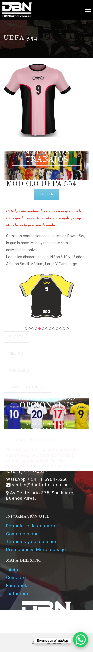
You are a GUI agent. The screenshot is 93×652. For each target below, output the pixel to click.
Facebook (16, 585)
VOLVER (46, 194)
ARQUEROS (19, 370)
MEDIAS (16, 353)
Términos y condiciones (32, 541)
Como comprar (22, 533)
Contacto (16, 577)
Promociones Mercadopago (36, 549)
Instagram (17, 593)
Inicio (12, 569)
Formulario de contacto (31, 525)
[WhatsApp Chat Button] (80, 639)
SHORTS (16, 337)
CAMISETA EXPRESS (27, 387)
